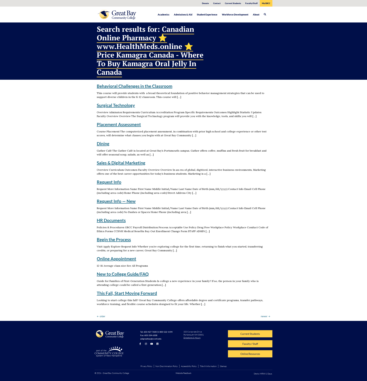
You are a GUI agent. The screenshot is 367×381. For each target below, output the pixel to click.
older (101, 316)
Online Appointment (116, 258)
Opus (269, 373)
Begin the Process (114, 239)
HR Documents (111, 220)
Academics (163, 14)
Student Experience (207, 14)
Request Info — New (116, 201)
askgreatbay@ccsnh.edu (150, 338)
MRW (262, 373)
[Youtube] (152, 344)
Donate (205, 3)
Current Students (233, 3)
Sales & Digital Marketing (121, 162)
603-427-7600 (150, 332)
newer (265, 316)
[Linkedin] (157, 344)
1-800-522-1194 (165, 332)
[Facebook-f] (140, 344)
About (256, 14)
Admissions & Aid (183, 14)
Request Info (109, 181)
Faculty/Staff (251, 3)
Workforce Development (235, 14)
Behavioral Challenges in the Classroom (134, 86)
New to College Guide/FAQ (123, 274)
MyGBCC (266, 3)
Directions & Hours (192, 337)
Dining (103, 143)
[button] (265, 14)
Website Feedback (183, 373)
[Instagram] (146, 344)
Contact (217, 3)
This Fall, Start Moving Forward (127, 293)
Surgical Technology (116, 105)
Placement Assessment (119, 124)
